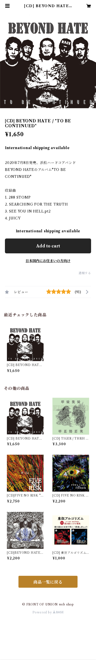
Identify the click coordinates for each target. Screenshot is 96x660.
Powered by (42, 612)
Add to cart (48, 245)
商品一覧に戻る (48, 582)
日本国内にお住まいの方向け (48, 261)
